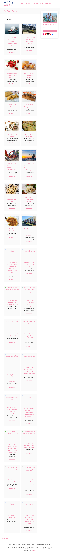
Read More (12, 52)
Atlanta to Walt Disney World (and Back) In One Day (29, 445)
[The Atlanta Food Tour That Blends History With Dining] (12, 292)
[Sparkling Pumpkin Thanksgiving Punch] (29, 65)
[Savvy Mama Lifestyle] (9, 3)
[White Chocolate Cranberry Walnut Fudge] (29, 189)
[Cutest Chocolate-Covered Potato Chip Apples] (12, 65)
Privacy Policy (5, 538)
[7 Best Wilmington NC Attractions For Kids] (29, 254)
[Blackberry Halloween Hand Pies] (12, 189)
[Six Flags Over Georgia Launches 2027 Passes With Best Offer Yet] (12, 155)
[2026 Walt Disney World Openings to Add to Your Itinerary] (12, 399)
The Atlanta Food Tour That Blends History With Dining (12, 302)
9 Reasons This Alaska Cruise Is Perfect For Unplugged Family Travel (12, 41)
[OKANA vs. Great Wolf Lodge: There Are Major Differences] (29, 292)
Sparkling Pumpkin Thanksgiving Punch (29, 75)
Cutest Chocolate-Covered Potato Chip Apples (12, 75)
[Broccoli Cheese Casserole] (29, 126)
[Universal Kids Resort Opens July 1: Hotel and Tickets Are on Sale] (29, 359)
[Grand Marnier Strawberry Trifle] (12, 472)
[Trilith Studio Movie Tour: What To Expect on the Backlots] (29, 29)
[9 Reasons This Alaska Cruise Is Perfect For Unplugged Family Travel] (12, 29)
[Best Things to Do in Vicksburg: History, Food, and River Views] (29, 221)
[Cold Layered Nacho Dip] (12, 507)
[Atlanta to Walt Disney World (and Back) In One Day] (29, 435)
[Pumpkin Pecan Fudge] (12, 96)
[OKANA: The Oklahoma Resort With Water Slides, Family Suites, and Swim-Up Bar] (12, 436)
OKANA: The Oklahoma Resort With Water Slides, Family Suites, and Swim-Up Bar (12, 448)
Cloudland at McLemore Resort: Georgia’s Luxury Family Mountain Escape (29, 484)
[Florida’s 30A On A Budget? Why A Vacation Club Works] (29, 326)
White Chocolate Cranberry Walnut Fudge (29, 199)
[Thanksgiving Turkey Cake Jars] (29, 96)
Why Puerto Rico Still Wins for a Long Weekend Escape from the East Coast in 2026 (29, 412)
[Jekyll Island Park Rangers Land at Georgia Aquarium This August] (29, 155)
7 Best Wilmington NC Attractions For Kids (29, 264)
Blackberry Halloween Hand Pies (12, 199)
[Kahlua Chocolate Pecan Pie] (12, 221)
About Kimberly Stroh (49, 24)
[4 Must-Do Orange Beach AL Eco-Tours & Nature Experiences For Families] (29, 507)
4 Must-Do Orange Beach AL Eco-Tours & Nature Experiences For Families (29, 519)
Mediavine (33, 550)
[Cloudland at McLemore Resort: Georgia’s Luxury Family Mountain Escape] (29, 472)
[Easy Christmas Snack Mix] (12, 126)
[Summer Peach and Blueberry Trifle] (12, 326)
